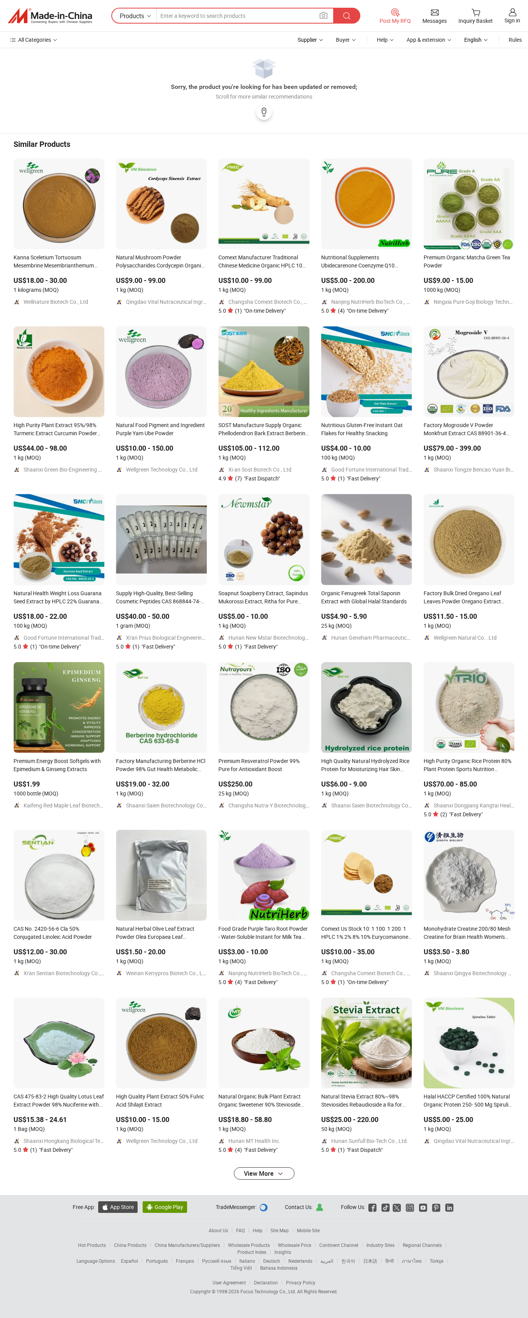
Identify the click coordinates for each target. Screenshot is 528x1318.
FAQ (240, 1230)
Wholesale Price (294, 1245)
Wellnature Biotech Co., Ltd (56, 301)
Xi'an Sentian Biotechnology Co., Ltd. (67, 973)
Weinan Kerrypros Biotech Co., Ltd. (167, 973)
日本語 (370, 1261)
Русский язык (216, 1261)
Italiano (247, 1261)
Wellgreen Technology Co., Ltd (162, 469)
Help (382, 39)
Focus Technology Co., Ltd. (268, 1291)
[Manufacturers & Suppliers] (50, 16)
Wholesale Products (249, 1245)
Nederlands (300, 1261)
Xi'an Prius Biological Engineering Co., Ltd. (176, 637)
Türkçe (436, 1261)
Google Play (164, 1207)
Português (157, 1261)
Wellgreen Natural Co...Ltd (465, 637)
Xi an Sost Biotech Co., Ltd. (260, 469)
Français (185, 1261)
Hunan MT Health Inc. (254, 1140)
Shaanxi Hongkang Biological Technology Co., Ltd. (83, 1140)
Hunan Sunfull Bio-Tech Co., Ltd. (369, 1140)
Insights (282, 1252)
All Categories (34, 39)
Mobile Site (308, 1230)
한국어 (348, 1261)
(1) (260, 310)
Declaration (266, 1282)
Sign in (512, 20)
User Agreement (229, 1282)
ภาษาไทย (412, 1261)
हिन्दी (389, 1261)
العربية (326, 1261)
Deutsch (271, 1261)
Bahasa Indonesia (279, 1268)
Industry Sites (380, 1245)
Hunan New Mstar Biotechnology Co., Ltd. (278, 637)
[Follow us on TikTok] (386, 1207)
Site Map (280, 1230)
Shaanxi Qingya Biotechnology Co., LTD (480, 973)
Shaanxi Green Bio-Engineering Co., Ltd (70, 469)
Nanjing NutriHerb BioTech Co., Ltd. (373, 301)
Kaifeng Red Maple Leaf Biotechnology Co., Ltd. (80, 805)
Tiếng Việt (241, 1268)
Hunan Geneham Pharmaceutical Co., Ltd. (381, 637)
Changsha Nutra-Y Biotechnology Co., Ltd (278, 805)
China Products (130, 1245)
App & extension (426, 39)
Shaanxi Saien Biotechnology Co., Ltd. (171, 805)
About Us (218, 1230)
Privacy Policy (300, 1282)
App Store (118, 1207)
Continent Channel (338, 1245)
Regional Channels (422, 1245)
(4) (363, 310)
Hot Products (92, 1245)
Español (129, 1261)
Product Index (251, 1252)
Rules (515, 39)
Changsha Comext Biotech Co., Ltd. (270, 301)
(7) (257, 478)
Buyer (343, 39)
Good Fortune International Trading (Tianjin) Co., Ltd (393, 469)
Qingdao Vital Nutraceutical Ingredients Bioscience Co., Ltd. (197, 301)
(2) (461, 814)
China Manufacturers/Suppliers (187, 1245)
